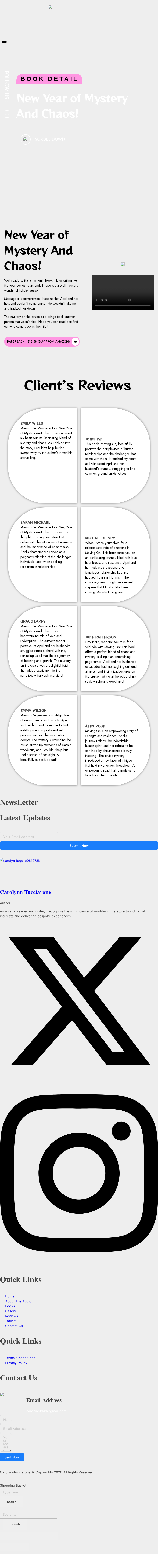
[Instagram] (7, 114)
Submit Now (79, 846)
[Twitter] (7, 110)
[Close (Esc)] (7, 1536)
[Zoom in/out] (50, 1536)
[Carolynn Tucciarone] (79, 872)
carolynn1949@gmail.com (46, 1411)
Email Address (44, 1400)
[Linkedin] (7, 117)
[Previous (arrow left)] (7, 1547)
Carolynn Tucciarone (25, 892)
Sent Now (12, 1457)
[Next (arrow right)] (21, 1547)
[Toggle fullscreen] (36, 1536)
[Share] (21, 1536)
